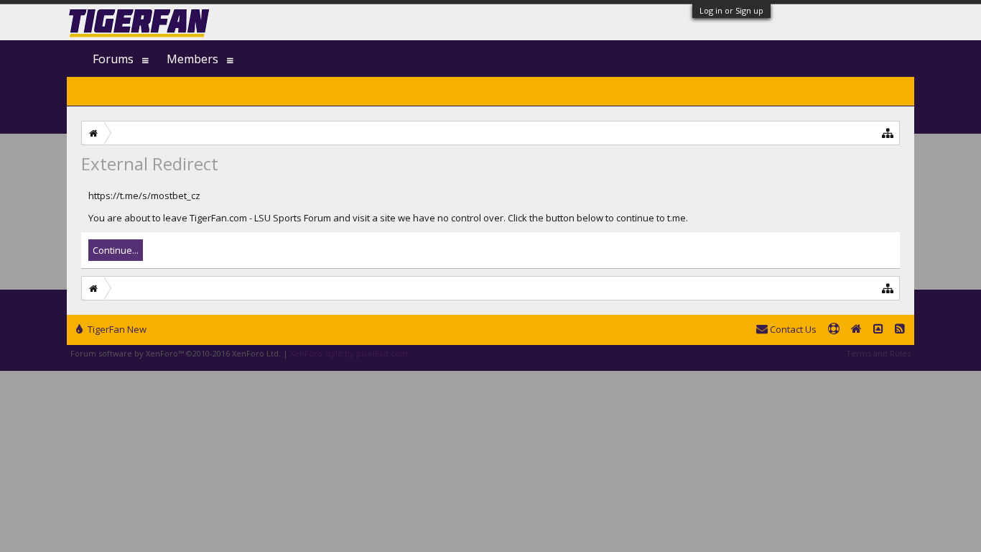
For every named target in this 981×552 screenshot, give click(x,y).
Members (192, 59)
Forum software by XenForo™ (175, 353)
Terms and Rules (878, 353)
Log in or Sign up (731, 10)
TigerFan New (116, 329)
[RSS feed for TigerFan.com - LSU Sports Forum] (900, 330)
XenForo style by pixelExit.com (349, 353)
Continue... (116, 250)
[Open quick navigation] (888, 132)
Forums (113, 59)
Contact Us (792, 329)
